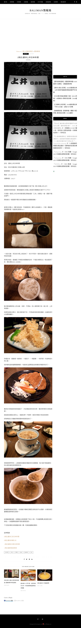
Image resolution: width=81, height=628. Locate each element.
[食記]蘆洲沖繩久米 (10, 540)
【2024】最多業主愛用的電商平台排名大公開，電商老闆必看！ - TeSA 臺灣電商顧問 (65, 126)
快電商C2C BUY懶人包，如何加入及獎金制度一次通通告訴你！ (65, 130)
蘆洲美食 (37, 51)
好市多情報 (40, 1)
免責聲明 (56, 1)
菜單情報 (12, 1)
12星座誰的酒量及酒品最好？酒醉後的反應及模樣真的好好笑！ (65, 146)
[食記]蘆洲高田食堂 (10, 548)
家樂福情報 (48, 1)
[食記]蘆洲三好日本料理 (11, 536)
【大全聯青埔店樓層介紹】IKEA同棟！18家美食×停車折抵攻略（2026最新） (65, 98)
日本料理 (6, 552)
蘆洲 (21, 552)
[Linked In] (31, 559)
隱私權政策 (63, 1)
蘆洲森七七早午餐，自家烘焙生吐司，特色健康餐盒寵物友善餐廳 (28, 586)
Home (18, 51)
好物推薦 (19, 1)
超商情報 (33, 1)
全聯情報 (26, 1)
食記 (31, 552)
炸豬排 (16, 552)
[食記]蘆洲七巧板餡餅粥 (43, 583)
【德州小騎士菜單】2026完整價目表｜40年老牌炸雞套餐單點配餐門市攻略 (65, 90)
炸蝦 (12, 552)
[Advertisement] (65, 60)
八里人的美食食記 (27, 51)
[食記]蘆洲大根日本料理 (12, 544)
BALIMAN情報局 (40, 10)
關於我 (5, 1)
